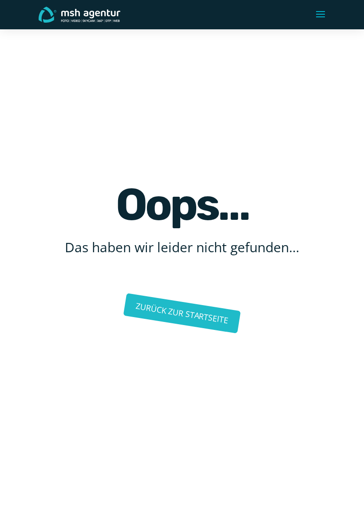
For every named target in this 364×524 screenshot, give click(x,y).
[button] (320, 15)
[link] (79, 13)
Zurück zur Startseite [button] (182, 313)
